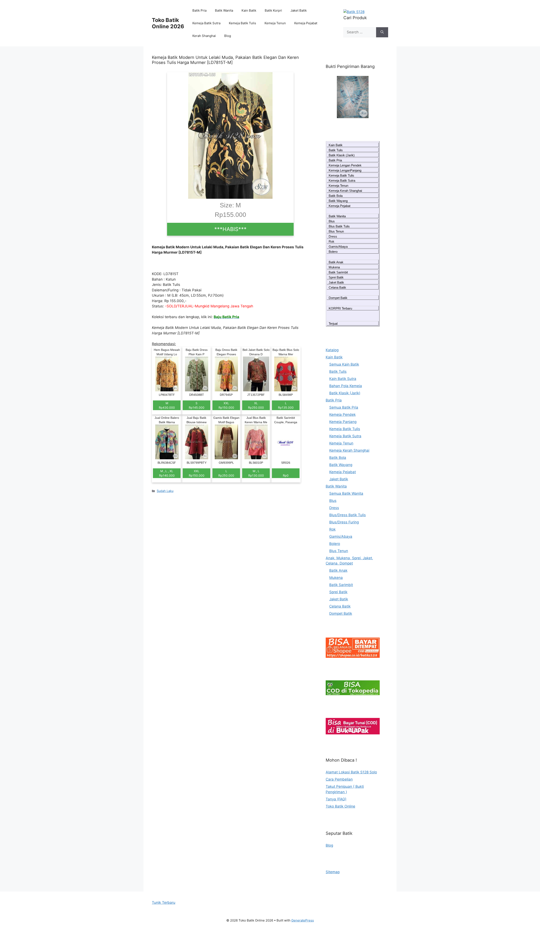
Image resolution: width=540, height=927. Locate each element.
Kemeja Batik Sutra (206, 23)
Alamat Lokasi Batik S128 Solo (351, 772)
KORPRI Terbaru (340, 308)
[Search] (382, 32)
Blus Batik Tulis (339, 226)
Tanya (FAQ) (336, 799)
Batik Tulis (336, 150)
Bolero (333, 251)
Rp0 (286, 475)
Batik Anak (336, 262)
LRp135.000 (286, 405)
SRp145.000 (196, 405)
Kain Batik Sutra (342, 379)
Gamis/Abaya (338, 246)
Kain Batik (249, 10)
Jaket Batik (298, 10)
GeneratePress (302, 920)
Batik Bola (336, 195)
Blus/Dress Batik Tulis (347, 515)
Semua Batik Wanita (346, 493)
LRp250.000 (226, 473)
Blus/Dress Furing (344, 522)
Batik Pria (199, 10)
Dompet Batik (338, 298)
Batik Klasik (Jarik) (342, 155)
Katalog (332, 350)
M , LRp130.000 (256, 473)
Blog (227, 36)
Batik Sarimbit (338, 272)
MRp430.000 (167, 405)
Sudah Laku (165, 491)
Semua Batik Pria (343, 407)
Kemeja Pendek (342, 414)
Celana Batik (337, 287)
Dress (333, 236)
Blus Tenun (336, 231)
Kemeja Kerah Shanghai (345, 190)
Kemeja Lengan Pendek (345, 165)
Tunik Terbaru (163, 902)
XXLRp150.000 (226, 405)
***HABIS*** (230, 229)
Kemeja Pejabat (305, 23)
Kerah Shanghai (204, 36)
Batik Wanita (224, 10)
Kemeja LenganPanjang (345, 170)
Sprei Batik (336, 277)
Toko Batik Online (340, 806)
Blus (332, 221)
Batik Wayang (338, 201)
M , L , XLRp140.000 (167, 473)
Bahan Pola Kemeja (345, 386)
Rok (331, 241)
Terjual (333, 323)
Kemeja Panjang (342, 422)
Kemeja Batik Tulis (242, 23)
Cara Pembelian (339, 779)
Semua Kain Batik (344, 364)
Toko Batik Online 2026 (168, 23)
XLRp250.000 (256, 405)
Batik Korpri (273, 10)
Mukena (334, 267)
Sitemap (333, 872)
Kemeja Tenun (275, 23)
